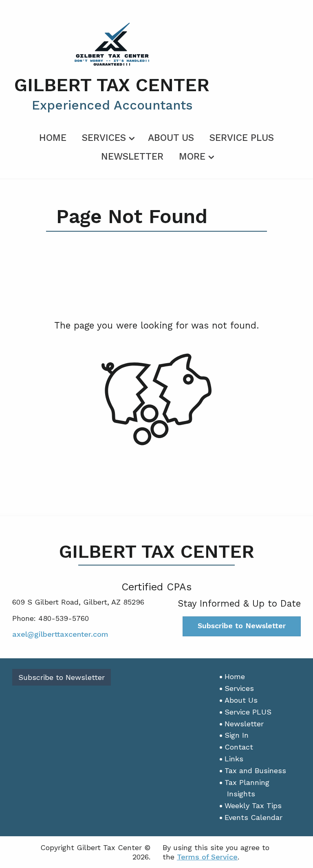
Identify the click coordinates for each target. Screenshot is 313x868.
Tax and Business (255, 770)
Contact (239, 747)
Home (52, 137)
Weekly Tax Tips (253, 805)
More (192, 156)
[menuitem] (53, 136)
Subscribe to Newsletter (242, 625)
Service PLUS (241, 137)
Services (104, 137)
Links (234, 758)
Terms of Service (207, 857)
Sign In (237, 735)
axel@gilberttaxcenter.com (60, 634)
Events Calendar (253, 817)
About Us (171, 137)
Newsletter (132, 156)
